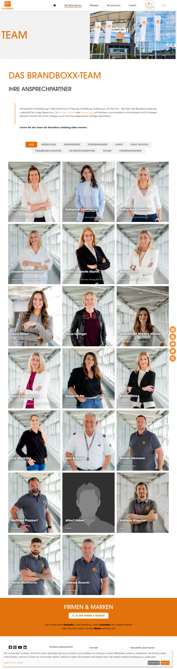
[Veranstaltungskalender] (172, 336)
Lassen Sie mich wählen (13, 663)
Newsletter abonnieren (143, 647)
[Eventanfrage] (172, 351)
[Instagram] (15, 648)
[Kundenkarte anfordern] (172, 329)
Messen (63, 112)
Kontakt (94, 647)
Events (71, 112)
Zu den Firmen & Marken (90, 615)
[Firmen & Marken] (172, 358)
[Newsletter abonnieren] (172, 344)
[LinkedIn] (25, 648)
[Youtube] (20, 648)
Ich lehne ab (153, 663)
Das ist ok (165, 663)
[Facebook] (10, 648)
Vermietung (87, 112)
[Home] (7, 5)
